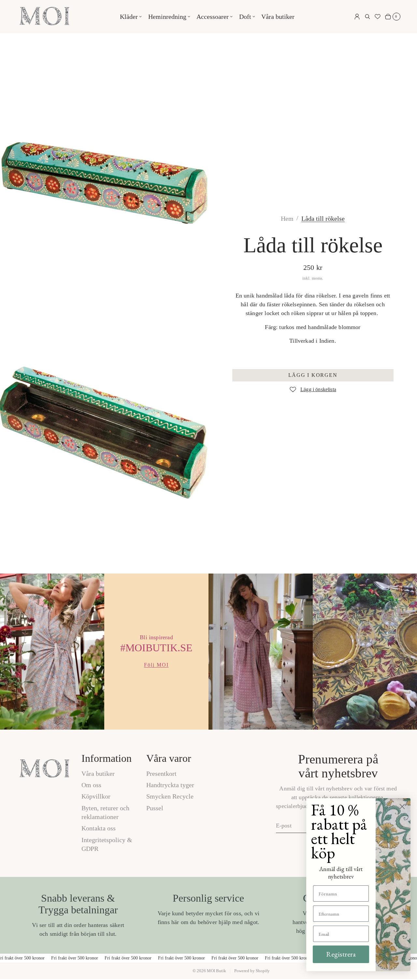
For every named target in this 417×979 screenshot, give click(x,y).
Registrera (341, 954)
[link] (323, 218)
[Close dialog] (402, 806)
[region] (208, 652)
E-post (284, 825)
